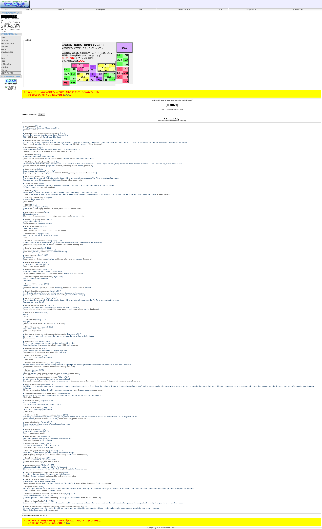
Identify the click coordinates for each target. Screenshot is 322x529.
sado (52, 158)
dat (46, 469)
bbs (56, 352)
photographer (34, 309)
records (47, 180)
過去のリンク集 (7, 73)
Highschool (40, 273)
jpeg (39, 374)
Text (48, 295)
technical (59, 245)
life (36, 230)
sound (66, 209)
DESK (88, 498)
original (51, 187)
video (56, 209)
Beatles (50, 323)
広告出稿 (61, 9)
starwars (33, 166)
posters (87, 166)
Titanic (61, 323)
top (6, 9)
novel (32, 144)
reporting (27, 173)
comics (38, 490)
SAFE (83, 498)
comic (44, 490)
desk (25, 202)
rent (36, 426)
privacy (72, 173)
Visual (54, 462)
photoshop (28, 151)
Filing (45, 454)
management (82, 454)
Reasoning (91, 483)
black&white (51, 309)
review (31, 230)
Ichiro (40, 323)
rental (52, 352)
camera (35, 381)
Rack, (26, 338)
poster (26, 166)
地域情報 (29, 9)
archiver (176, 121)
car (44, 216)
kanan (63, 230)
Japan (60, 419)
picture (71, 374)
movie (26, 158)
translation (68, 245)
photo (43, 309)
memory (51, 230)
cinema (73, 381)
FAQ (3, 58)
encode (47, 209)
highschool (36, 331)
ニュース (140, 9)
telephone (136, 381)
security (40, 173)
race (25, 252)
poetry (26, 144)
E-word (161, 100)
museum (59, 166)
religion (39, 259)
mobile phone (100, 381)
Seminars (37, 367)
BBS (25, 316)
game (129, 381)
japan (63, 151)
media (79, 209)
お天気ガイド (6, 67)
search (189, 100)
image (50, 374)
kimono (87, 419)
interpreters (37, 245)
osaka (26, 223)
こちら (67, 95)
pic (58, 374)
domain (178, 100)
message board (30, 352)
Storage (39, 454)
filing (34, 173)
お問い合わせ (298, 9)
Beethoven (28, 323)
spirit (45, 230)
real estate (28, 381)
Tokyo (91, 144)
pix (55, 374)
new (156, 100)
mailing (76, 245)
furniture (36, 397)
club (45, 187)
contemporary (56, 144)
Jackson (27, 476)
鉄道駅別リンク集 (7, 43)
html (61, 209)
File (74, 454)
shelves (32, 338)
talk (65, 259)
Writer (83, 483)
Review (38, 483)
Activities (70, 367)
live (41, 187)
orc (47, 273)
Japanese (169, 109)
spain (59, 309)
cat (25, 404)
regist (184, 100)
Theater (160, 194)
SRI (29, 137)
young (37, 469)
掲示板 (98, 9)
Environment (37, 137)
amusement (39, 158)
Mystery (32, 483)
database (58, 158)
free (47, 352)
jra (48, 252)
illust (41, 151)
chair (30, 397)
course (43, 252)
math (26, 331)
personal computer (118, 381)
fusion (72, 158)
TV (52, 209)
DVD (57, 454)
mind (40, 230)
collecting (67, 166)
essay (36, 266)
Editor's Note (178, 109)
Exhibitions (28, 367)
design (54, 216)
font (25, 440)
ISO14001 (57, 173)
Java (39, 345)
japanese (27, 130)
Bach (35, 323)
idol (25, 374)
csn (85, 469)
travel (31, 359)
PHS (108, 381)
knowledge (39, 462)
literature (35, 130)
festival (38, 419)
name (30, 252)
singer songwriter (69, 476)
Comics (27, 194)
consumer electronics (85, 381)
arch (160, 121)
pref (172, 100)
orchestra (53, 273)
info (49, 462)
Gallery (4, 70)
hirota (57, 230)
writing (183, 121)
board (77, 374)
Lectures (45, 367)
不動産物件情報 (7, 52)
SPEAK (76, 144)
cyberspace (97, 390)
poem (26, 266)
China (26, 359)
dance (75, 345)
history (64, 180)
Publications (54, 367)
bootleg (66, 469)
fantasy (53, 151)
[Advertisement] (69, 18)
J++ (59, 462)
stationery (54, 498)
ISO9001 (65, 173)
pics (29, 447)
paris (64, 309)
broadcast (34, 209)
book (48, 216)
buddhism (59, 259)
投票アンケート (184, 9)
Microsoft (67, 288)
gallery (47, 151)
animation (70, 151)
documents (77, 180)
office (30, 202)
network (73, 209)
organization (35, 390)
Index (163, 109)
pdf (30, 331)
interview (71, 259)
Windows (27, 288)
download (52, 345)
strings (60, 273)
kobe (25, 237)
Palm (43, 288)
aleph (26, 259)
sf (91, 166)
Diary (26, 483)
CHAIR (94, 498)
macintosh (62, 216)
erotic (63, 295)
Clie (47, 288)
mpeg (41, 209)
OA (99, 498)
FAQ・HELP (251, 9)
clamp (58, 490)
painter (35, 151)
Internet (81, 288)
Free (52, 288)
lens (41, 381)
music (31, 158)
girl (58, 151)
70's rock (57, 476)
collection (41, 166)
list (81, 245)
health (69, 216)
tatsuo (26, 309)
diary (26, 216)
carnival (45, 419)
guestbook (41, 352)
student (32, 273)
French (35, 295)
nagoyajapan (78, 309)
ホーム (3, 38)
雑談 (103, 9)
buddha (32, 259)
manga (32, 490)
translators (28, 245)
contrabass (78, 273)
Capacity (31, 454)
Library (63, 454)
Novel (78, 483)
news (32, 462)
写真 (220, 9)
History (63, 367)
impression (107, 483)
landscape (94, 309)
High (25, 454)
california (49, 476)
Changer (52, 454)
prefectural (33, 223)
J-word (167, 100)
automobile (48, 381)
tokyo (70, 180)
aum (44, 259)
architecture (167, 121)
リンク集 (4, 41)
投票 (3, 61)
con (58, 295)
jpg (29, 374)
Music (26, 273)
